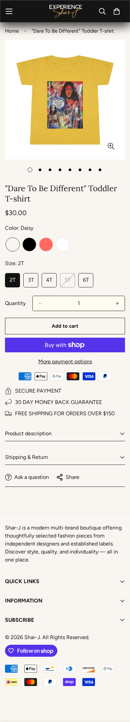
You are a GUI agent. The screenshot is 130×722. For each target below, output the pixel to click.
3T (33, 282)
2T (15, 282)
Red (46, 244)
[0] (116, 11)
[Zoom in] (110, 146)
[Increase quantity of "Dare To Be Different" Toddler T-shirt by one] (117, 303)
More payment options (65, 361)
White (62, 244)
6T (88, 282)
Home (12, 31)
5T (70, 282)
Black (29, 244)
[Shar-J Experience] (65, 11)
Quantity (15, 303)
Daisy (12, 244)
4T (51, 282)
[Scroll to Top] (118, 686)
